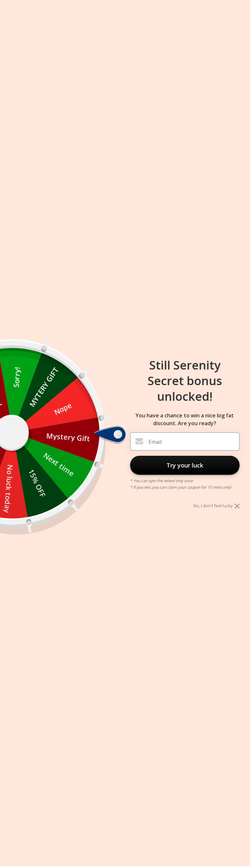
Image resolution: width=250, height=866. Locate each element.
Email (154, 441)
